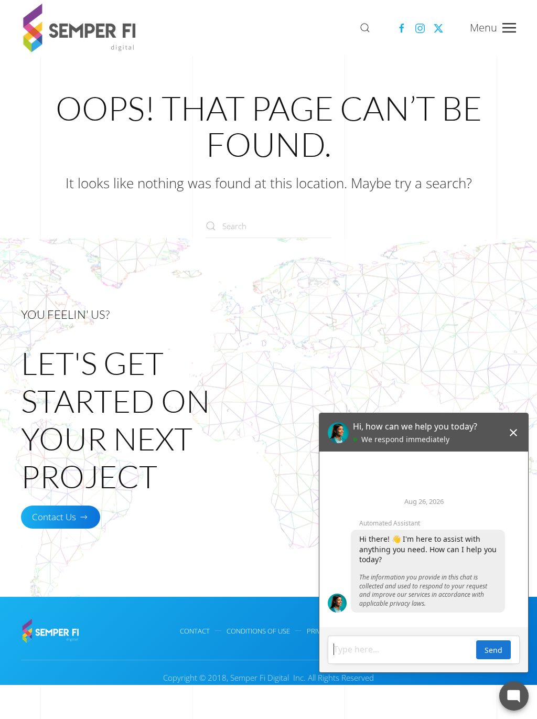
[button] (365, 28)
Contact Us (54, 517)
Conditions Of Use (258, 631)
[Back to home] (81, 28)
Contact (195, 631)
